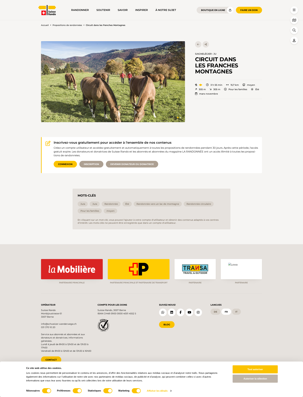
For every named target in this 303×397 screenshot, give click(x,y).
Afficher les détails (157, 390)
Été (257, 89)
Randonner (80, 10)
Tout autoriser (255, 369)
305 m (202, 89)
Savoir (123, 10)
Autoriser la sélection (255, 378)
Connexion (65, 164)
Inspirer (141, 10)
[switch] (77, 390)
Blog (166, 324)
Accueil (45, 25)
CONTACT (51, 359)
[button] (113, 81)
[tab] (178, 117)
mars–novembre (208, 94)
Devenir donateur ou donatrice (132, 164)
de (215, 311)
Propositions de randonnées (67, 25)
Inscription (91, 164)
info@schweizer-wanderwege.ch (59, 323)
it (236, 311)
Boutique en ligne (213, 10)
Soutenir (103, 10)
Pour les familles (238, 89)
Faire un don (249, 10)
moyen (251, 85)
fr (226, 311)
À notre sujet (165, 10)
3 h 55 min (216, 85)
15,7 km (235, 85)
